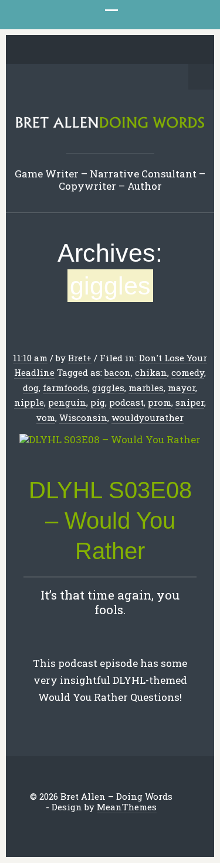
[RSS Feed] (173, 50)
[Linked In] (82, 50)
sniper (189, 402)
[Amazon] (155, 50)
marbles (146, 387)
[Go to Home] (110, 125)
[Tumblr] (119, 50)
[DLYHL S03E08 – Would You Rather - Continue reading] (110, 440)
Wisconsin (83, 417)
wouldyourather (147, 417)
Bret (77, 358)
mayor (181, 387)
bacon (117, 372)
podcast (126, 402)
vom (45, 417)
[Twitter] (46, 50)
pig (97, 402)
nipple (29, 402)
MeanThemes (127, 807)
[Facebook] (64, 50)
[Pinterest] (100, 50)
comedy (187, 372)
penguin (67, 402)
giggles (108, 387)
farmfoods (65, 387)
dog (31, 387)
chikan (151, 372)
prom (159, 402)
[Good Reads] (137, 50)
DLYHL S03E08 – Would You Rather (110, 520)
